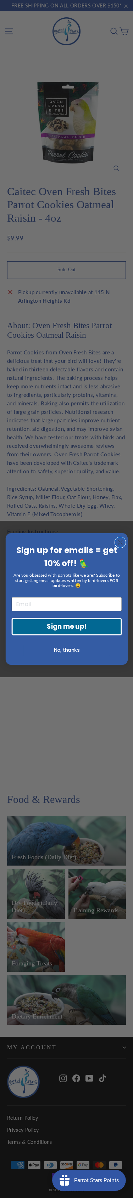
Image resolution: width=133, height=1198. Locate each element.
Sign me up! (67, 626)
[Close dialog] (120, 542)
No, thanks (66, 650)
